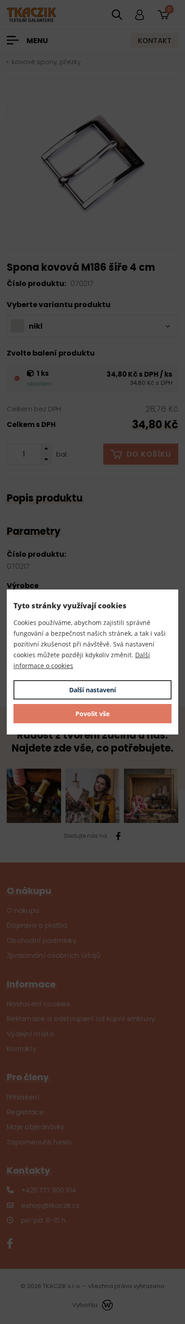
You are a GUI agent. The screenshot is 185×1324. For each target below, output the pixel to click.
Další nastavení (92, 690)
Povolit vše (92, 713)
